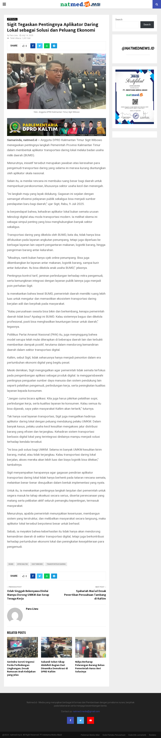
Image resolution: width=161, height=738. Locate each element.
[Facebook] (70, 720)
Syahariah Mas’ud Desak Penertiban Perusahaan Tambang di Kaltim (85, 595)
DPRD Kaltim (12, 19)
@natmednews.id (138, 48)
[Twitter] (80, 720)
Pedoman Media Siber (90, 735)
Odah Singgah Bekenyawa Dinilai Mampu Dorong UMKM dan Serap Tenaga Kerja (28, 595)
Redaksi (152, 735)
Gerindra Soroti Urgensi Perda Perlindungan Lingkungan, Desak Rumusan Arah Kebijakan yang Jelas (21, 668)
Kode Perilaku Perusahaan (114, 735)
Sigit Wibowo (37, 564)
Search (118, 19)
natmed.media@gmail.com (86, 711)
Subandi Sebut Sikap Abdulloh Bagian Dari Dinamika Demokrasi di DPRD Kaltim (54, 667)
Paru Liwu (14, 35)
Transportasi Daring (56, 564)
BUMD (11, 564)
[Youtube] (90, 720)
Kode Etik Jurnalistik (137, 735)
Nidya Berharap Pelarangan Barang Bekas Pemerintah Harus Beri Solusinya (90, 667)
